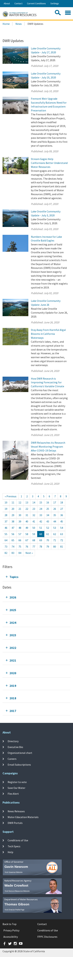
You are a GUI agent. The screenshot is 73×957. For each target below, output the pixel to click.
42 (40, 521)
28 (6, 515)
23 (33, 508)
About (7, 3)
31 (26, 515)
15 (40, 502)
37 (6, 521)
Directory (13, 741)
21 (20, 508)
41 (33, 521)
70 (47, 540)
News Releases (16, 811)
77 (33, 546)
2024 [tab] (13, 623)
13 (26, 502)
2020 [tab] (13, 673)
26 (54, 508)
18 (61, 502)
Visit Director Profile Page (14, 909)
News (18, 23)
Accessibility (10, 936)
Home (6, 23)
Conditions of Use (18, 840)
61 (47, 534)
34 (47, 515)
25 (47, 508)
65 (13, 540)
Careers (12, 758)
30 (20, 515)
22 (26, 508)
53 (54, 527)
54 (61, 527)
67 (26, 540)
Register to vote (17, 782)
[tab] (36, 576)
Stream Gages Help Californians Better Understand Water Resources (49, 163)
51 (40, 527)
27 (61, 508)
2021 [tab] (13, 660)
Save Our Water (16, 788)
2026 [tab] (13, 597)
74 (13, 546)
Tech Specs (14, 846)
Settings (54, 3)
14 (33, 502)
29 (13, 515)
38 (13, 521)
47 (13, 527)
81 (61, 546)
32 (33, 515)
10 (6, 502)
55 (6, 534)
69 (40, 540)
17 (54, 502)
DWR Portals (15, 823)
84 (20, 553)
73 (6, 546)
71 (54, 540)
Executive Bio (15, 747)
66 (20, 540)
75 (20, 546)
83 (13, 553)
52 (47, 527)
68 (33, 540)
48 (20, 527)
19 (6, 508)
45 (61, 521)
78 (40, 546)
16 (47, 502)
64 (6, 540)
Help (10, 852)
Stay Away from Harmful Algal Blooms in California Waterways (48, 333)
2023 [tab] (13, 635)
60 (40, 534)
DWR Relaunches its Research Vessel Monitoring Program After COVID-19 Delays (48, 446)
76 (26, 546)
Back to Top (9, 924)
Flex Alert (13, 793)
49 (26, 527)
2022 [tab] (13, 648)
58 (26, 534)
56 (13, 534)
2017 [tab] (13, 711)
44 (54, 521)
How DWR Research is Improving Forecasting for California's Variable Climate (47, 382)
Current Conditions (36, 3)
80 (54, 546)
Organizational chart (20, 752)
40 (26, 521)
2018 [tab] (13, 698)
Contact (18, 3)
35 (54, 515)
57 (20, 534)
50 (33, 527)
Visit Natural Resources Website (17, 891)
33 (40, 515)
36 (61, 515)
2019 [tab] (13, 686)
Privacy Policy (11, 930)
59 (33, 534)
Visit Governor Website (13, 872)
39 (20, 521)
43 (47, 521)
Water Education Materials (23, 817)
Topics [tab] (14, 577)
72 (61, 540)
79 (47, 546)
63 (61, 534)
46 (6, 527)
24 (40, 508)
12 (20, 502)
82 (6, 553)
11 (13, 502)
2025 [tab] (13, 610)
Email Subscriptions (19, 764)
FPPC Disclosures (47, 936)
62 (54, 534)
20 (13, 508)
